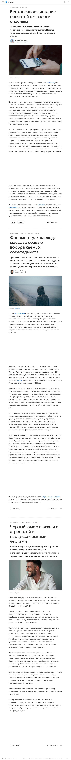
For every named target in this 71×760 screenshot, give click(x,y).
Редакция (25, 758)
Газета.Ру (27, 522)
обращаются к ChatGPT (51, 497)
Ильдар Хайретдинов (22, 271)
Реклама (15, 758)
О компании (8, 758)
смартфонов (13, 207)
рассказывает (19, 313)
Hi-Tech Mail (29, 233)
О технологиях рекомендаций (56, 758)
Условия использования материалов (38, 758)
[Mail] (6, 2)
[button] (35, 60)
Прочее (37, 233)
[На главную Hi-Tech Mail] (10, 2)
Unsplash (17, 308)
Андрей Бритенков (21, 40)
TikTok (19, 380)
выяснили (50, 83)
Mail (3, 758)
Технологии (23, 7)
